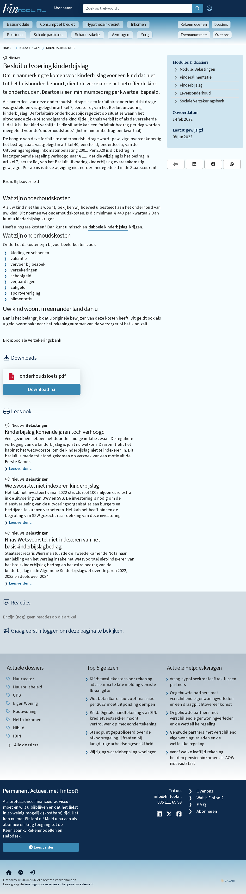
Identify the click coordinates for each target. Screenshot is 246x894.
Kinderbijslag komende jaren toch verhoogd (55, 432)
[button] (209, 8)
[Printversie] (175, 164)
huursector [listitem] (23, 679)
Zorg (145, 35)
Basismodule (18, 24)
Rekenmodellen (193, 24)
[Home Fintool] (25, 8)
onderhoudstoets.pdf (43, 376)
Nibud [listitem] (18, 728)
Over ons (222, 35)
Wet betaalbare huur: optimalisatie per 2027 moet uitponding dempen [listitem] (122, 701)
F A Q (201, 804)
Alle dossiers (25, 745)
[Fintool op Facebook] (179, 814)
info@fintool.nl (168, 796)
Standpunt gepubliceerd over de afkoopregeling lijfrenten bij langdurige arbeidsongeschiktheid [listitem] (122, 738)
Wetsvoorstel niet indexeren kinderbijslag (52, 486)
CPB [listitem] (16, 695)
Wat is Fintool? (210, 798)
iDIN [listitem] (16, 736)
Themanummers (194, 35)
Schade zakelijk (87, 35)
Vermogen (120, 35)
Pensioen (14, 35)
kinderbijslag (191, 85)
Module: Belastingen (197, 69)
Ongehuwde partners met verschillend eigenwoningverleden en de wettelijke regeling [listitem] (202, 718)
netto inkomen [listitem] (26, 720)
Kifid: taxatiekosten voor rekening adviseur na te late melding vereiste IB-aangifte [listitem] (123, 684)
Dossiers (221, 24)
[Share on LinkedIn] (194, 164)
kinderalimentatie (196, 77)
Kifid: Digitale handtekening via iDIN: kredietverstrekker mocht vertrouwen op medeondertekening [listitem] (123, 718)
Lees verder (43, 847)
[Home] (9, 872)
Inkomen (138, 24)
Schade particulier (49, 35)
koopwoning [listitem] (24, 711)
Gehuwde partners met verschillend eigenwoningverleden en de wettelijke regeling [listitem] (203, 738)
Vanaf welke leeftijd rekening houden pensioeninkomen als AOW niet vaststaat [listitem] (202, 758)
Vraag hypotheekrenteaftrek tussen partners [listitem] (203, 682)
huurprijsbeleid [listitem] (27, 687)
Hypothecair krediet (103, 24)
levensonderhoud (195, 93)
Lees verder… (20, 469)
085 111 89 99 (169, 802)
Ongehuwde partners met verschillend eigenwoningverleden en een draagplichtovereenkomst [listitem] (202, 698)
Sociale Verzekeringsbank (202, 101)
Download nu (41, 389)
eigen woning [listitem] (25, 703)
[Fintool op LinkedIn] (159, 814)
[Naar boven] (20, 872)
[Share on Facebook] (213, 164)
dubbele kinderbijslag (108, 227)
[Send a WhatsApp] (232, 164)
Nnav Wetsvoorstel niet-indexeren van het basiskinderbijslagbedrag (52, 543)
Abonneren (63, 8)
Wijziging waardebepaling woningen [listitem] (123, 752)
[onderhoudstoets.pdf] (11, 376)
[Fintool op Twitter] (169, 814)
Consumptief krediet (57, 24)
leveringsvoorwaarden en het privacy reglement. (59, 884)
